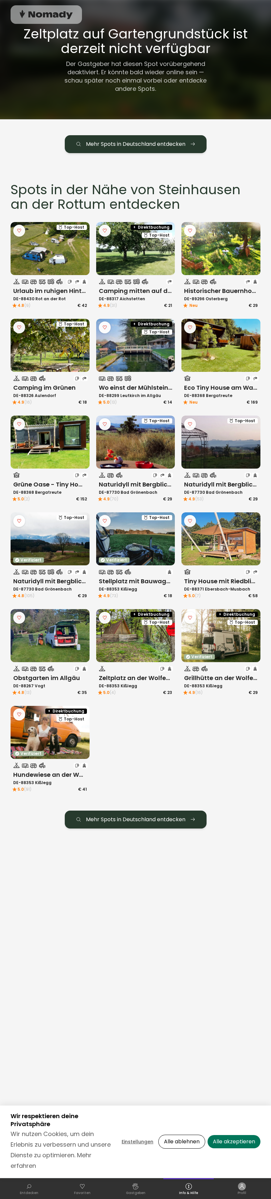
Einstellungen (137, 1141)
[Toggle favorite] (19, 231)
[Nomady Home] (46, 14)
